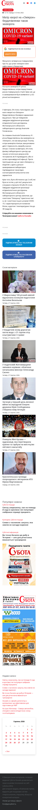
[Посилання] (8, 3)
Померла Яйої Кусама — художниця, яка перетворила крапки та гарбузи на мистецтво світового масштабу (18, 443)
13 (19, 736)
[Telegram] (34, 3)
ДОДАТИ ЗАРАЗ (10, 54)
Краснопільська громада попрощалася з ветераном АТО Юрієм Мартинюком (17, 479)
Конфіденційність (9, 804)
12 (15, 736)
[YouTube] (27, 3)
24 (6, 742)
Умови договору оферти (12, 801)
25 (10, 742)
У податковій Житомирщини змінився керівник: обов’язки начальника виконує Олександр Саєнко (18, 368)
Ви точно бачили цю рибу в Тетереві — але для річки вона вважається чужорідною (17, 537)
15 (27, 736)
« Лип (7, 751)
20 (19, 739)
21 (23, 739)
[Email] (24, 3)
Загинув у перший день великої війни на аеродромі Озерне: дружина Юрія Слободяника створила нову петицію (18, 406)
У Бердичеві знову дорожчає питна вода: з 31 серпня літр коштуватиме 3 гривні (16, 332)
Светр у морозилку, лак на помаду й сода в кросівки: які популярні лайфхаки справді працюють (19, 509)
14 (23, 736)
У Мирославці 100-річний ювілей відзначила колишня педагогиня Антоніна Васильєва (18, 298)
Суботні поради (8, 505)
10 (6, 736)
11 (10, 736)
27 (19, 742)
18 (10, 739)
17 (6, 739)
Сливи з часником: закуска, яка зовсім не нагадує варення (17, 523)
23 (32, 739)
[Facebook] (31, 3)
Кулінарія (6, 520)
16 (32, 736)
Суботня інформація (10, 532)
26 (15, 742)
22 (27, 739)
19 (15, 739)
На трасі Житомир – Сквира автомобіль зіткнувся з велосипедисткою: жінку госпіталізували (17, 710)
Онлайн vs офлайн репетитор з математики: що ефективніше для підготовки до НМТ (15, 703)
